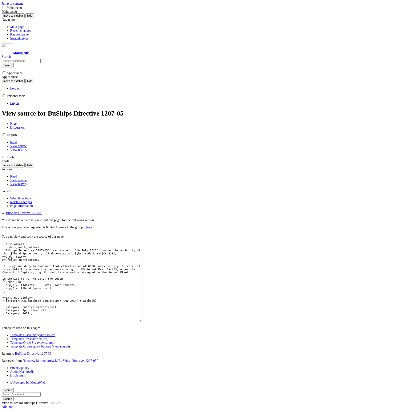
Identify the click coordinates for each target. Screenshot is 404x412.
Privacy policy (19, 368)
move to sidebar (13, 15)
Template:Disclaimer (23, 335)
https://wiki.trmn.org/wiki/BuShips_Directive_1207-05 (60, 360)
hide (29, 15)
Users (88, 227)
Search (7, 65)
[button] (4, 7)
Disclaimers (18, 375)
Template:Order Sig (23, 342)
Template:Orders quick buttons (30, 346)
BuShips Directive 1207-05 (24, 213)
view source (47, 335)
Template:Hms (19, 339)
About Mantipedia (22, 371)
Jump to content (12, 3)
